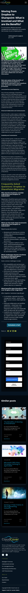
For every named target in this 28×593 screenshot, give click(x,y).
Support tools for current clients (10, 590)
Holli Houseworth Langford (15, 36)
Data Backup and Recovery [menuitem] (9, 568)
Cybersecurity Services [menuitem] (8, 564)
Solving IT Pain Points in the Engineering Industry (13, 506)
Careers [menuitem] (4, 582)
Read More (7, 439)
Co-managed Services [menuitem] (8, 566)
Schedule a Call (14, 325)
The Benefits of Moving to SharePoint (13, 423)
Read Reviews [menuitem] (5, 580)
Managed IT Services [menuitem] (7, 561)
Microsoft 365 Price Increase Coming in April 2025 (12, 464)
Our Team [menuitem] (4, 577)
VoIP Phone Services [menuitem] (7, 571)
